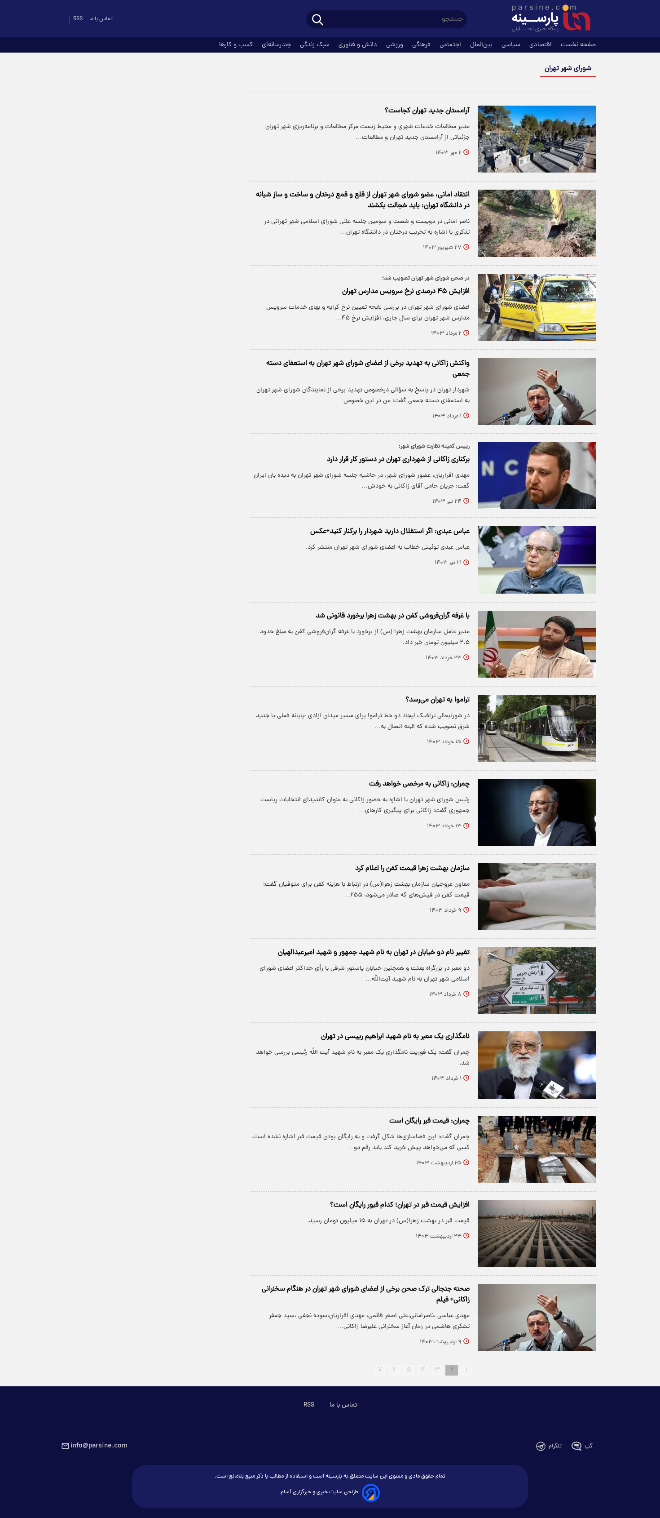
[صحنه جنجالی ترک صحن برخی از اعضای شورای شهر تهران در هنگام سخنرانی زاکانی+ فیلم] (537, 1317)
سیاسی (512, 45)
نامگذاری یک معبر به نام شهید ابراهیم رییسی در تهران (395, 1036)
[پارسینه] (546, 19)
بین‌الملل (482, 45)
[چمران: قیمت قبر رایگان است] (537, 1149)
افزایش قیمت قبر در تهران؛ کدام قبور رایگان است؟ (400, 1205)
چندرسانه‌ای (277, 45)
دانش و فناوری (359, 45)
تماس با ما (101, 19)
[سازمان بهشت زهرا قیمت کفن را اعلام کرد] (537, 896)
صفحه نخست (578, 45)
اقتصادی (541, 45)
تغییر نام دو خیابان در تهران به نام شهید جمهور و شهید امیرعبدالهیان (374, 952)
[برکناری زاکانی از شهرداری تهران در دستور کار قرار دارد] (537, 475)
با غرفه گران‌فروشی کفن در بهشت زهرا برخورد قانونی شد (393, 616)
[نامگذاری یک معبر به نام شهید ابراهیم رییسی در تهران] (537, 1064)
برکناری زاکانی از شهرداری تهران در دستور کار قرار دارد (398, 459)
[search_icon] (318, 20)
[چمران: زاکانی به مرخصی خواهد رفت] (537, 812)
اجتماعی (451, 45)
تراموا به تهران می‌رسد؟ (437, 700)
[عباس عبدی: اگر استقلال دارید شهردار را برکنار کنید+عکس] (537, 559)
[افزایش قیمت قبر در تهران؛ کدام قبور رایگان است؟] (537, 1233)
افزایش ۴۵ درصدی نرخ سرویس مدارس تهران (406, 291)
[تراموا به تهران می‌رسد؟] (537, 728)
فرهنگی (422, 45)
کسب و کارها (237, 45)
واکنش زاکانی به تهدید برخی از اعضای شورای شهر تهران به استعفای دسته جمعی (368, 369)
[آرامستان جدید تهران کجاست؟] (537, 139)
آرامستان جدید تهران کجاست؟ (427, 111)
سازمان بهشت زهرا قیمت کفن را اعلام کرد (412, 868)
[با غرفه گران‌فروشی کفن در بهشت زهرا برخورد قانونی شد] (537, 644)
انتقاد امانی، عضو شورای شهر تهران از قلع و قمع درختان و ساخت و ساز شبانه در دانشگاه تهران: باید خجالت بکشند (363, 200)
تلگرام (555, 1446)
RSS (78, 19)
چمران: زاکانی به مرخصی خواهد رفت (419, 784)
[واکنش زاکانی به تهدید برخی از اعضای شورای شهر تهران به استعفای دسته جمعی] (537, 391)
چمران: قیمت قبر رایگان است (429, 1121)
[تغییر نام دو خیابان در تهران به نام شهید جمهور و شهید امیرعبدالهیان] (537, 980)
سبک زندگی (315, 45)
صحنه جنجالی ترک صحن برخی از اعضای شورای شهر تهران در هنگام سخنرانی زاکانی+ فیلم (366, 1294)
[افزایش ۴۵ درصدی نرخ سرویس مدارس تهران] (537, 307)
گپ (589, 1446)
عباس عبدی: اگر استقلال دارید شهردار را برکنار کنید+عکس (390, 531)
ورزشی (395, 45)
